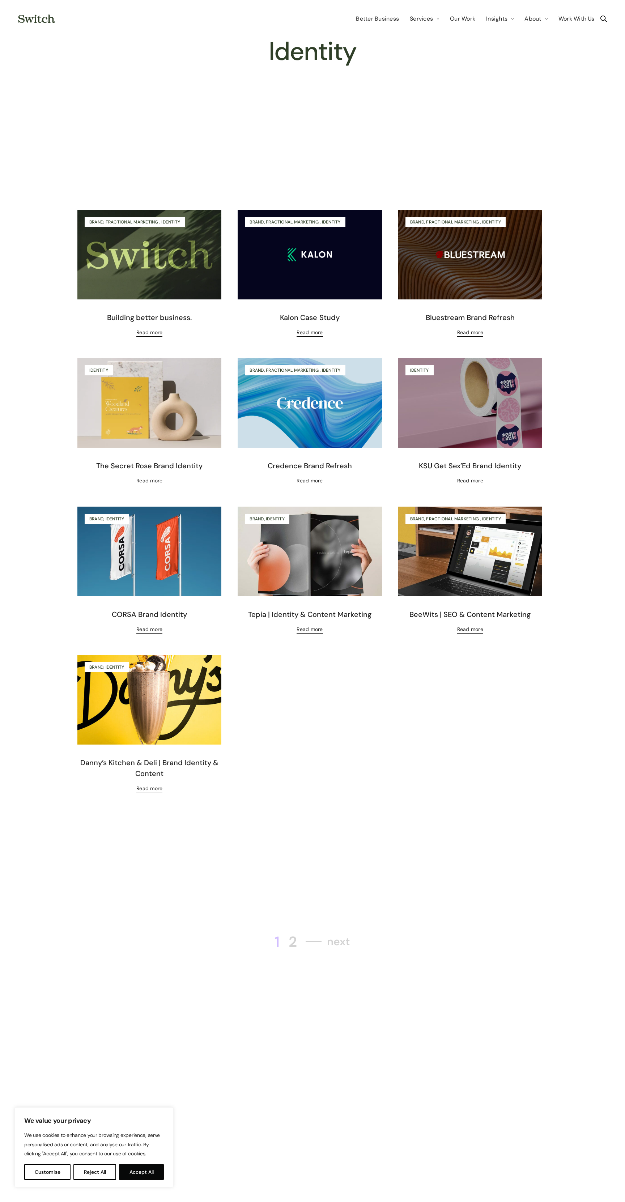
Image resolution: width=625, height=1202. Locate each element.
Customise (47, 1172)
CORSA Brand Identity (149, 614)
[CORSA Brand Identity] (149, 552)
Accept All (141, 1172)
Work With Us (576, 18)
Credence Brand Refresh (310, 465)
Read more (149, 332)
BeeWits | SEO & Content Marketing (470, 614)
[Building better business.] (149, 255)
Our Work (462, 18)
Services (421, 18)
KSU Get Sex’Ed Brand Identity (470, 465)
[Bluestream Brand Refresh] (470, 255)
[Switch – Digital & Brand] (36, 18)
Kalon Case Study (309, 317)
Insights (496, 18)
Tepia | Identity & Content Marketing (309, 614)
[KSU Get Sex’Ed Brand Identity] (470, 403)
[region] (94, 1147)
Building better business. (149, 317)
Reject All (95, 1172)
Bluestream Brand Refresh (470, 317)
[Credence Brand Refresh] (310, 403)
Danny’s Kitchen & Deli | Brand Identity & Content (149, 768)
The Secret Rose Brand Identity (149, 465)
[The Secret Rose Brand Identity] (149, 403)
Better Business (377, 18)
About (532, 18)
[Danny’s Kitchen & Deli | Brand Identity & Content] (149, 700)
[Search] (603, 19)
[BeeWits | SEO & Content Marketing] (470, 552)
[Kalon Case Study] (310, 255)
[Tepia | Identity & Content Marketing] (310, 552)
